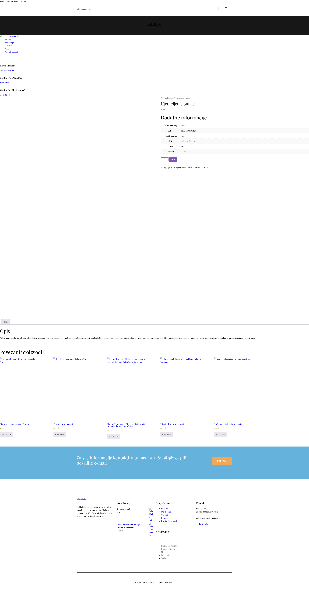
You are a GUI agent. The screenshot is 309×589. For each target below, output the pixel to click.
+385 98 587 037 (204, 523)
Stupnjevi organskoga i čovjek (14, 424)
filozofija (190, 167)
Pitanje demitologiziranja (172, 424)
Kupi (173, 160)
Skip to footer (20, 1)
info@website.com (8, 70)
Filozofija (170, 98)
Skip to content (7, 1)
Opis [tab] (5, 322)
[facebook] (1, 58)
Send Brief (4, 82)
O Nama (164, 514)
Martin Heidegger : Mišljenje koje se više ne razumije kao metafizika (126, 425)
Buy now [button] (6, 434)
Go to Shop (5, 95)
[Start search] (231, 8)
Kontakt (164, 518)
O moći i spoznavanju (63, 424)
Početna (164, 98)
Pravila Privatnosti (169, 521)
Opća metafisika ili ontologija (228, 424)
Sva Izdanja (166, 511)
